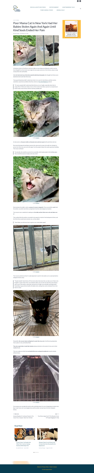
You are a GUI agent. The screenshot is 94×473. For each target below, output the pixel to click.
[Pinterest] (80, 1)
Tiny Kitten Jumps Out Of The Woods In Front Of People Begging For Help (48, 416)
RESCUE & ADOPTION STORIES (38, 7)
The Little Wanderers (43, 81)
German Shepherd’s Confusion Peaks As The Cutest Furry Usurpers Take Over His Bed (23, 416)
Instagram (37, 137)
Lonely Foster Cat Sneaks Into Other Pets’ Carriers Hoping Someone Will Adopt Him (23, 444)
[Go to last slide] (16, 440)
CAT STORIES (16, 20)
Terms (51, 466)
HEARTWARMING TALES (68, 7)
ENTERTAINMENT (54, 7)
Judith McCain (20, 447)
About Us (39, 466)
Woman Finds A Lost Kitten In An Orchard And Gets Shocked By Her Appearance (47, 444)
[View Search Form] (80, 8)
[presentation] (25, 434)
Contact (55, 466)
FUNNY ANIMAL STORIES (46, 10)
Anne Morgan (16, 33)
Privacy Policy (45, 466)
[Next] (56, 440)
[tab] (34, 452)
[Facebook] (78, 1)
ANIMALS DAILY (61, 10)
